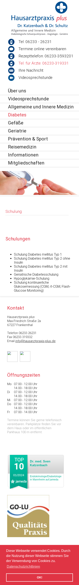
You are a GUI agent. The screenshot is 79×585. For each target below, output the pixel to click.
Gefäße (15, 122)
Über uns (17, 90)
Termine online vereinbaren (42, 48)
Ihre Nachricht (31, 70)
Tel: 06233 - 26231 (35, 41)
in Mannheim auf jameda (46, 478)
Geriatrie (17, 130)
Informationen (23, 155)
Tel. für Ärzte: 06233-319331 (44, 63)
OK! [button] (39, 577)
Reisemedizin (22, 147)
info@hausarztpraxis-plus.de (35, 341)
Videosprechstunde (35, 77)
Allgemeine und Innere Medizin (41, 106)
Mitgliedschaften (26, 163)
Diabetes (17, 114)
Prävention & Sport (28, 139)
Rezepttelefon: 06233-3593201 (46, 56)
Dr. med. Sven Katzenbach (40, 463)
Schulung (13, 211)
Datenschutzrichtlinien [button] (23, 566)
